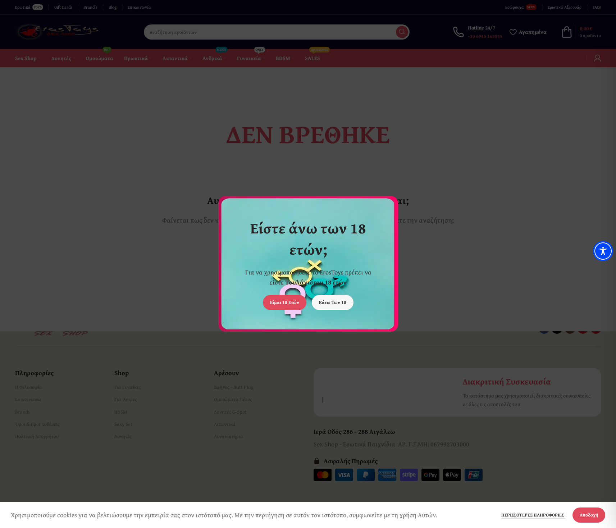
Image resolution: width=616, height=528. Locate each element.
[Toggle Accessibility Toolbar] (603, 251)
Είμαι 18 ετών (284, 302)
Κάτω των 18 (332, 302)
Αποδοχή (589, 514)
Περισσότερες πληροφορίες (533, 514)
